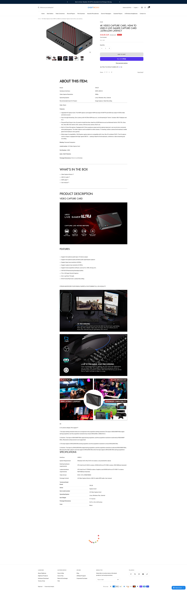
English (136, 7)
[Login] (145, 7)
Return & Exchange (62, 578)
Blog (78, 573)
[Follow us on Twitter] (135, 574)
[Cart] (148, 7)
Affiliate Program (81, 575)
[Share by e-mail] (111, 72)
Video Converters (60, 13)
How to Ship (60, 573)
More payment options (122, 63)
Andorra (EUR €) (127, 7)
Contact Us (143, 13)
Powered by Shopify (49, 586)
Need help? (140, 72)
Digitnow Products (43, 575)
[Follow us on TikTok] (147, 574)
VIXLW (101, 21)
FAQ (58, 581)
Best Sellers (50, 13)
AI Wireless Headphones (131, 13)
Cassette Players (117, 13)
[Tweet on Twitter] (109, 72)
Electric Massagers (106, 13)
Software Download (43, 578)
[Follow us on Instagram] (139, 574)
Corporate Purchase (82, 578)
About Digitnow (42, 573)
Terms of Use (41, 581)
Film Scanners (81, 13)
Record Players (71, 13)
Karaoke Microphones (93, 13)
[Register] (117, 579)
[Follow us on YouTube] (143, 574)
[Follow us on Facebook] (131, 574)
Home (43, 13)
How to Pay (60, 575)
